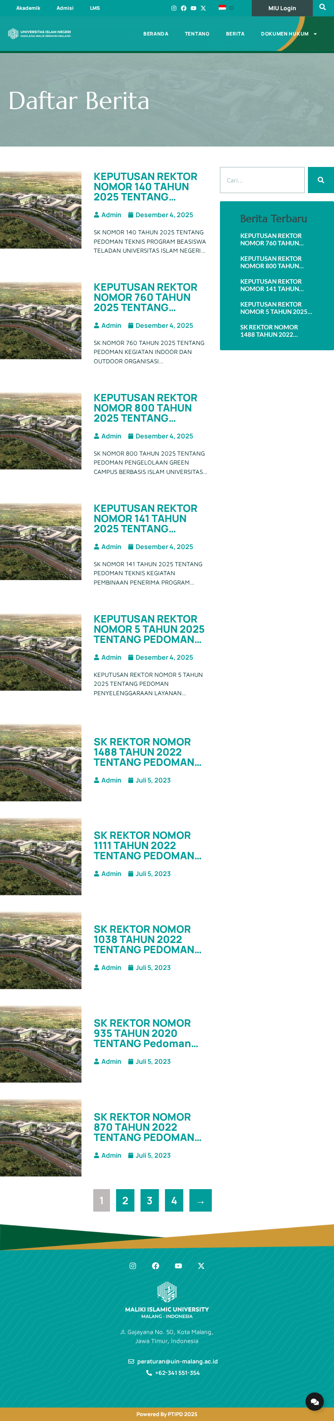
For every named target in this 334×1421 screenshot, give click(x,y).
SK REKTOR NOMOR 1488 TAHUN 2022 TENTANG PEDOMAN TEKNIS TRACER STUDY (144, 761)
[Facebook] (184, 8)
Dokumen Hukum (285, 33)
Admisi (65, 7)
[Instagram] (174, 8)
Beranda (156, 33)
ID (230, 7)
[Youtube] (193, 8)
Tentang (197, 33)
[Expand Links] (314, 1401)
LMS (95, 7)
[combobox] (262, 180)
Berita (235, 33)
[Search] (321, 180)
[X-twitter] (203, 8)
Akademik (28, 7)
